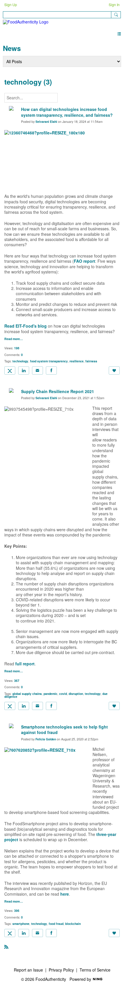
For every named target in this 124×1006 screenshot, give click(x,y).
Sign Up (10, 4)
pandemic (50, 693)
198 (16, 348)
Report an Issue (28, 970)
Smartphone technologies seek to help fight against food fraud (64, 729)
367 (16, 680)
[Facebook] (51, 370)
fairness (91, 361)
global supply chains (27, 693)
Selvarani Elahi (46, 121)
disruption (76, 693)
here (64, 894)
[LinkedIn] (23, 370)
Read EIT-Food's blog (25, 326)
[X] (9, 370)
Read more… (13, 339)
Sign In (114, 4)
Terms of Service (95, 970)
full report (25, 664)
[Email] (37, 370)
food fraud (56, 923)
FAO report (84, 261)
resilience (76, 361)
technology (20, 361)
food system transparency (49, 361)
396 (16, 910)
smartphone (20, 923)
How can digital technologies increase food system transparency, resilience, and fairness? (67, 112)
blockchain (73, 923)
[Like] (114, 370)
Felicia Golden (45, 739)
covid (63, 693)
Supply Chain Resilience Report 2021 (57, 391)
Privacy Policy (61, 970)
